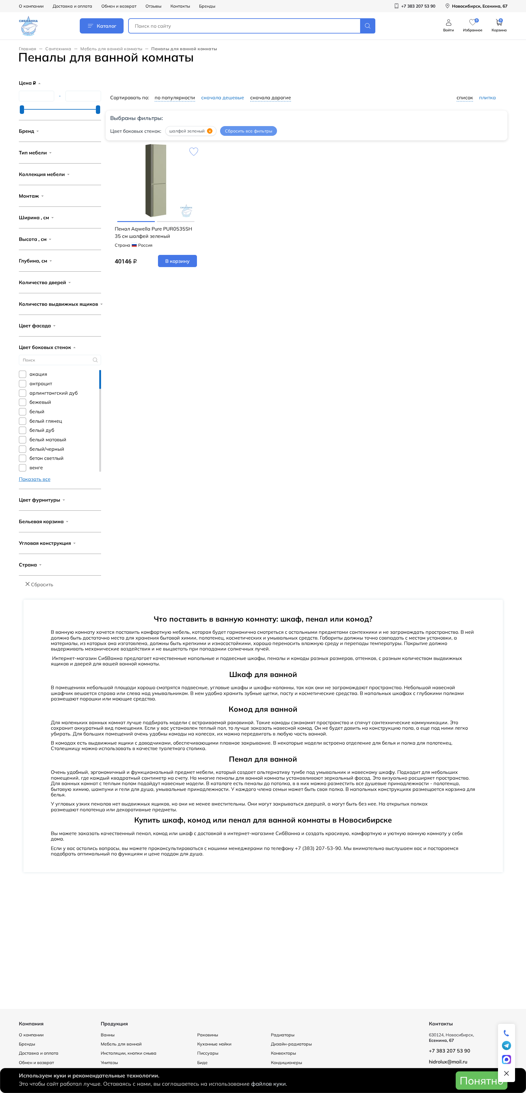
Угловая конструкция (45, 543)
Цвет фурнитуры (39, 500)
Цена (27, 83)
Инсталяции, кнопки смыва (128, 1053)
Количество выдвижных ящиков (58, 304)
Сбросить (42, 584)
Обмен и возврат (118, 6)
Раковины (207, 1035)
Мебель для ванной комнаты (111, 48)
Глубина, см (33, 261)
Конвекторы (283, 1053)
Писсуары (207, 1053)
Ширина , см (34, 217)
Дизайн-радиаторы (291, 1044)
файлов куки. (269, 1083)
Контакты (180, 6)
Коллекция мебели (42, 174)
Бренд (26, 131)
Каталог (106, 26)
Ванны (107, 1035)
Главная (28, 48)
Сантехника (58, 48)
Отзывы (153, 6)
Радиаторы (282, 1035)
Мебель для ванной (121, 1044)
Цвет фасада (35, 326)
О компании (31, 6)
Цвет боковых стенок (45, 347)
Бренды (207, 6)
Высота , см (33, 239)
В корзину (177, 261)
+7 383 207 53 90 (449, 1051)
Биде (202, 1062)
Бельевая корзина (41, 521)
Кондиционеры (286, 1062)
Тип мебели (33, 153)
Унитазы (109, 1062)
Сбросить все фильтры (248, 131)
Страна (28, 565)
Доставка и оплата (72, 6)
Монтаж (29, 196)
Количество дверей (42, 282)
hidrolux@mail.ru (448, 1062)
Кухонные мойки (214, 1044)
